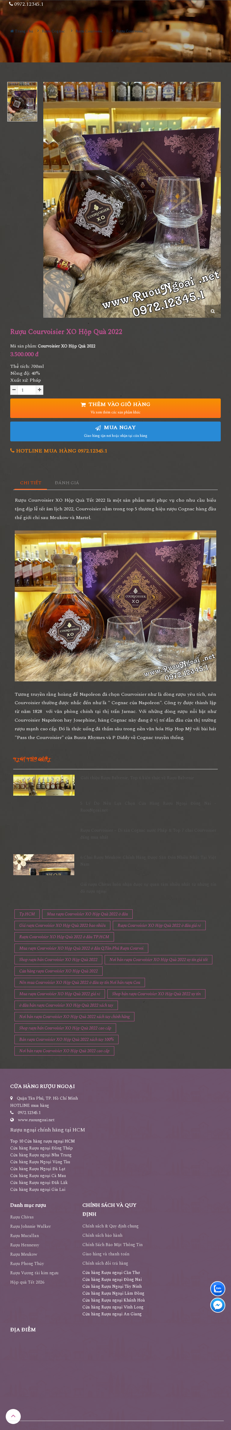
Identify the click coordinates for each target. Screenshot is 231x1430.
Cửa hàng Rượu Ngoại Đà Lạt (38, 1169)
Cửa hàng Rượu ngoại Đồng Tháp (41, 1148)
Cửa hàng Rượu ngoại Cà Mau (38, 1176)
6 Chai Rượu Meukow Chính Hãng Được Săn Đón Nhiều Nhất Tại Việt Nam (148, 860)
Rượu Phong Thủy (27, 1263)
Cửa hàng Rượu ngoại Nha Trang (41, 1155)
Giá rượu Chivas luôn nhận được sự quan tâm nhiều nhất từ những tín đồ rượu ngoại (148, 887)
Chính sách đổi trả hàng (105, 1263)
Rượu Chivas (22, 1217)
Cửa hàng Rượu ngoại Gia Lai (37, 1189)
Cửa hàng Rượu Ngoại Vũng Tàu (40, 1162)
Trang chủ (23, 31)
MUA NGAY (115, 431)
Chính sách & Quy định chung (110, 1226)
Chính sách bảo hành (102, 1235)
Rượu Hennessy (24, 1245)
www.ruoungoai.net (36, 1120)
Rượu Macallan (24, 1236)
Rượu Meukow (23, 1254)
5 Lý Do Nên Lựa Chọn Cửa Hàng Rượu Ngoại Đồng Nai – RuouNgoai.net (148, 806)
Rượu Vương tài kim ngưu (34, 1273)
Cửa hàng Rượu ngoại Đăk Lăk (39, 1182)
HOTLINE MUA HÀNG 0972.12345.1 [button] (60, 450)
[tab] (30, 483)
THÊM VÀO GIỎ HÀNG (118, 408)
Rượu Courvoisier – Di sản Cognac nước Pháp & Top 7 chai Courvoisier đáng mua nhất (148, 833)
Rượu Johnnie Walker (30, 1226)
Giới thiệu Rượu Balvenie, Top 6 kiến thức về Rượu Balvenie (137, 778)
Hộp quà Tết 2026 (27, 1282)
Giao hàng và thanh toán (105, 1254)
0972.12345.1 (29, 1113)
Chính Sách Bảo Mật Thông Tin (112, 1245)
